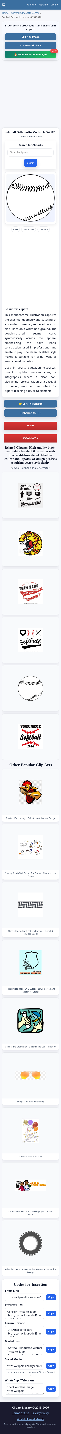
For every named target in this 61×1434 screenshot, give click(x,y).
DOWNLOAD (30, 437)
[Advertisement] (30, 94)
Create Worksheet (30, 45)
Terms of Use (20, 1413)
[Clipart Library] (3, 4)
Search (30, 163)
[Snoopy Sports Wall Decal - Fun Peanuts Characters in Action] (30, 847)
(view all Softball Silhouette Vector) (30, 467)
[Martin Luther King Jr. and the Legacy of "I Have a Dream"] (30, 1185)
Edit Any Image (30, 36)
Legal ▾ (54, 4)
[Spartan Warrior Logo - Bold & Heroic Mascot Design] (30, 792)
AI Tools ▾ (31, 4)
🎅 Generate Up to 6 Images (35, 53)
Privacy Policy (40, 1413)
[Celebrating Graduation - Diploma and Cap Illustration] (30, 1020)
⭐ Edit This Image (31, 403)
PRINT (30, 425)
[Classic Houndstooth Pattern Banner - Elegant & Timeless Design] (30, 905)
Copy (51, 1297)
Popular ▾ (43, 4)
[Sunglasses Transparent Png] (30, 1075)
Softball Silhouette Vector (25, 13)
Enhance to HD (30, 413)
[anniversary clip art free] (30, 1130)
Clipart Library (22, 1407)
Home (5, 13)
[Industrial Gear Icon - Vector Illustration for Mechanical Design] (30, 1243)
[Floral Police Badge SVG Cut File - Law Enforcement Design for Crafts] (30, 963)
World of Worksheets (30, 1419)
